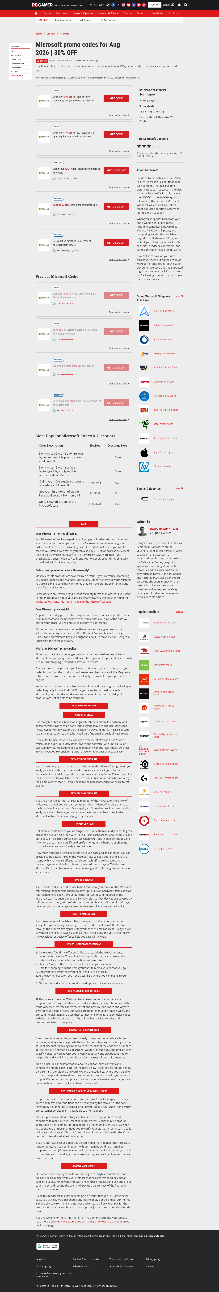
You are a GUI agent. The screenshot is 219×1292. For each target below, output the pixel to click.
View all (179, 611)
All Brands (85, 20)
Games (47, 13)
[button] (185, 4)
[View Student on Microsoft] (44, 173)
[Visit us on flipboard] (139, 5)
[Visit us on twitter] (118, 5)
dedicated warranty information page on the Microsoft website (73, 601)
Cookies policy (43, 1266)
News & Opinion (83, 13)
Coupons (51, 33)
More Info (136, 77)
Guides (128, 13)
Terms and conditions (121, 1259)
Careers (150, 1266)
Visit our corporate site (151, 1235)
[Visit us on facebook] (113, 5)
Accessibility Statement (122, 1266)
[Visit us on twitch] (134, 5)
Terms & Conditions (118, 115)
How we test (16, 67)
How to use (16, 59)
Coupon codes (63, 20)
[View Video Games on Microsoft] (44, 245)
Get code (116, 98)
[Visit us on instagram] (123, 5)
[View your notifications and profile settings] (179, 5)
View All (179, 296)
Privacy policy (153, 1259)
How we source (17, 63)
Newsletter (157, 13)
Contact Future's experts (86, 1259)
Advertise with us (82, 1266)
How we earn (17, 75)
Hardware (62, 13)
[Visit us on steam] (108, 5)
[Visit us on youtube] (129, 5)
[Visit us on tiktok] (144, 5)
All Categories (108, 20)
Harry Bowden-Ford (63, 60)
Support (14, 71)
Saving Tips (16, 55)
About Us (41, 1259)
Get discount (116, 170)
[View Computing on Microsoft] (44, 101)
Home (39, 33)
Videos (141, 13)
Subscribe (154, 4)
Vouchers (42, 60)
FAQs (13, 51)
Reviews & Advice (108, 13)
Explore (173, 13)
